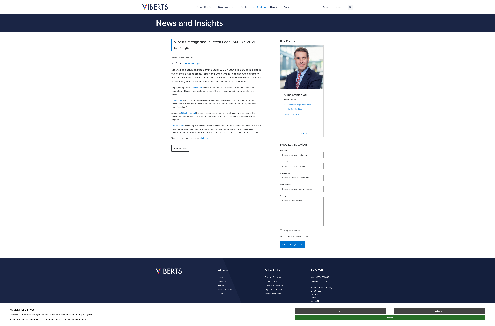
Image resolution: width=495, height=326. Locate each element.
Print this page (193, 63)
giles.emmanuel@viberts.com (297, 104)
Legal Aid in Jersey (273, 289)
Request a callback (292, 230)
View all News (180, 148)
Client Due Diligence (274, 285)
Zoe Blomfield (177, 125)
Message (283, 196)
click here (204, 138)
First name (284, 150)
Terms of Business (273, 277)
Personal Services (204, 7)
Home (220, 277)
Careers (287, 7)
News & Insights (258, 7)
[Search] (350, 7)
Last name (284, 162)
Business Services (226, 7)
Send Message (289, 244)
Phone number (285, 184)
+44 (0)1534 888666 (320, 277)
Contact (326, 7)
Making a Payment (273, 293)
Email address (285, 173)
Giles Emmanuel (188, 113)
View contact (290, 115)
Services (222, 281)
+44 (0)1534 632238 (293, 109)
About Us (274, 7)
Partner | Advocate (290, 99)
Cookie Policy (271, 281)
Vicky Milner (196, 87)
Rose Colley (176, 100)
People (243, 7)
